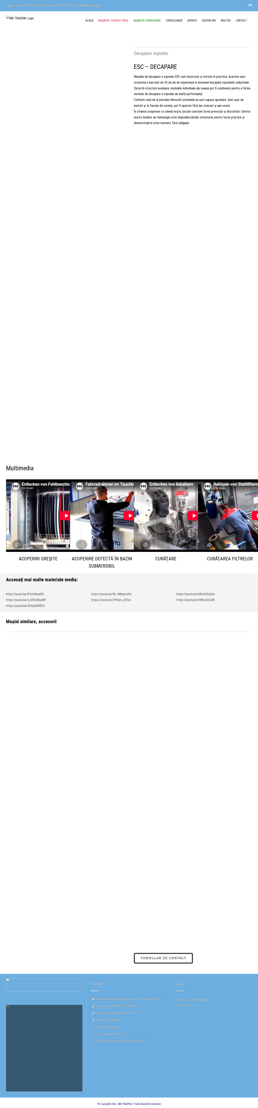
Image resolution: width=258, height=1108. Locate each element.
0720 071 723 (65, 5)
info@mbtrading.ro (89, 5)
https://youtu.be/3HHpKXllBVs (25, 606)
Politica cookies (184, 1005)
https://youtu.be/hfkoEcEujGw (196, 594)
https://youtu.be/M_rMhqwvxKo (111, 594)
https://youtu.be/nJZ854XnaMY (26, 600)
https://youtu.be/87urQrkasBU (25, 594)
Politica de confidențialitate (191, 999)
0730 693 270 (34, 5)
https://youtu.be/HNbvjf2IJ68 (195, 600)
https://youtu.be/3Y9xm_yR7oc (111, 600)
